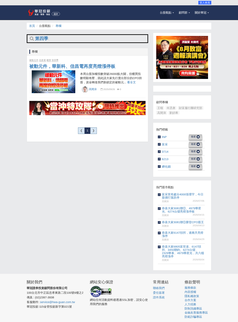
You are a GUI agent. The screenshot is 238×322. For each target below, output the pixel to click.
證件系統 (159, 297)
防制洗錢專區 (193, 308)
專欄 (58, 25)
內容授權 (190, 292)
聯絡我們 (159, 288)
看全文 (131, 82)
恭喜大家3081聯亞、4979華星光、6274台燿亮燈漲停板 (181, 210)
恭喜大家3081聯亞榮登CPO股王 (183, 222)
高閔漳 (92, 89)
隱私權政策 (192, 296)
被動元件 (33, 60)
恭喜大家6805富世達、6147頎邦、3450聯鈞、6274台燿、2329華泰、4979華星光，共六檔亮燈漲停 (183, 251)
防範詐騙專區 (193, 316)
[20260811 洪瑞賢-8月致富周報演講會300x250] (182, 57)
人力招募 (190, 304)
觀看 (193, 136)
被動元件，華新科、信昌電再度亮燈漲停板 (72, 66)
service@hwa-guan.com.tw (57, 302)
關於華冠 (201, 12)
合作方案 (190, 300)
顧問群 (183, 12)
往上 (228, 312)
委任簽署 (159, 292)
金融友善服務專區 (196, 312)
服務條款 (190, 287)
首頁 (32, 25)
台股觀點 (166, 12)
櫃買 (48, 60)
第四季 (55, 60)
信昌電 (42, 60)
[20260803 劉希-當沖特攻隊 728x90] (87, 108)
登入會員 (205, 2)
